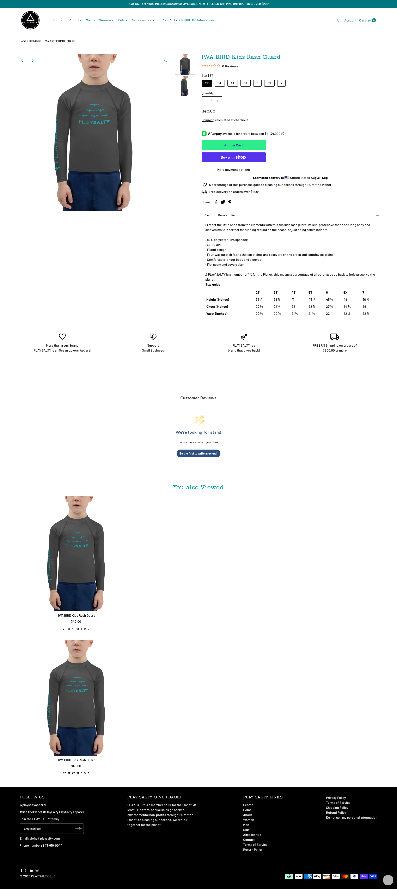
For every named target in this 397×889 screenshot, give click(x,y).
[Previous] (22, 60)
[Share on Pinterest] (230, 202)
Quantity (208, 93)
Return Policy (253, 849)
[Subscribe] (78, 828)
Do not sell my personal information (351, 817)
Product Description (221, 215)
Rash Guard (35, 40)
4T (232, 83)
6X (269, 83)
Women (105, 20)
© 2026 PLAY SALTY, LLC (38, 876)
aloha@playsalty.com (45, 838)
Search (248, 805)
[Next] (32, 60)
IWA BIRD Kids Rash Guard (76, 615)
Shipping (208, 120)
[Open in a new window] (216, 202)
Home (57, 20)
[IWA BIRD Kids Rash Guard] (77, 553)
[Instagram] (37, 870)
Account (350, 20)
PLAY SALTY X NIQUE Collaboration (186, 20)
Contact (249, 839)
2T (207, 83)
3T (219, 83)
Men (89, 20)
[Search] (339, 20)
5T (245, 83)
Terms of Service (255, 844)
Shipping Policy (337, 807)
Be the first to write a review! (198, 453)
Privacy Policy (336, 797)
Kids (121, 20)
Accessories (142, 20)
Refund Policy (336, 812)
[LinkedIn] (31, 870)
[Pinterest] (26, 870)
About (74, 20)
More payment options (233, 169)
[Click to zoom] (166, 60)
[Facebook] (21, 870)
